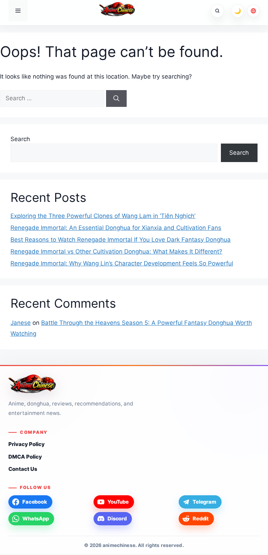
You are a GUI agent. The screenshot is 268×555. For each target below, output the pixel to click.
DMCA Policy (25, 456)
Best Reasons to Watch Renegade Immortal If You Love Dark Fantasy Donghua (120, 239)
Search (20, 139)
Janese (20, 322)
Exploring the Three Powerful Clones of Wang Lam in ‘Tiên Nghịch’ (102, 215)
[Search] (116, 98)
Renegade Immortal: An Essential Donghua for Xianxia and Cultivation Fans (115, 227)
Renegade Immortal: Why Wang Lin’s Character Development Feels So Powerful (121, 263)
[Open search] (217, 10)
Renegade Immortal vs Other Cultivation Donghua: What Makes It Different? (116, 251)
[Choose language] (253, 11)
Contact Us (22, 469)
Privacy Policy (26, 444)
